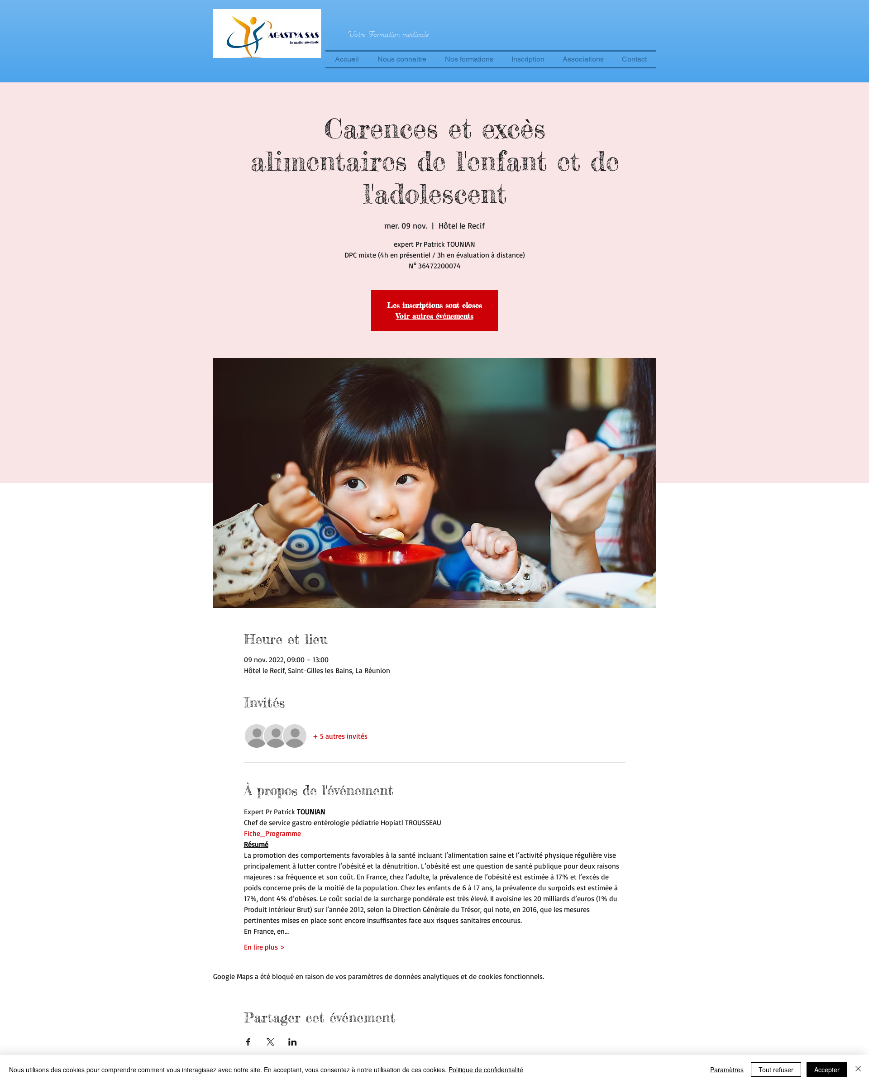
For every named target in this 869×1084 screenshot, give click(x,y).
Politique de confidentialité (486, 1069)
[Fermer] (858, 1069)
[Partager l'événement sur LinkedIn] (292, 1042)
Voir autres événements (434, 315)
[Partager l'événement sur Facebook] (248, 1042)
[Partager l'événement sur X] (270, 1042)
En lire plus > (264, 946)
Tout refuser (776, 1069)
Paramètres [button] (727, 1069)
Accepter (827, 1069)
